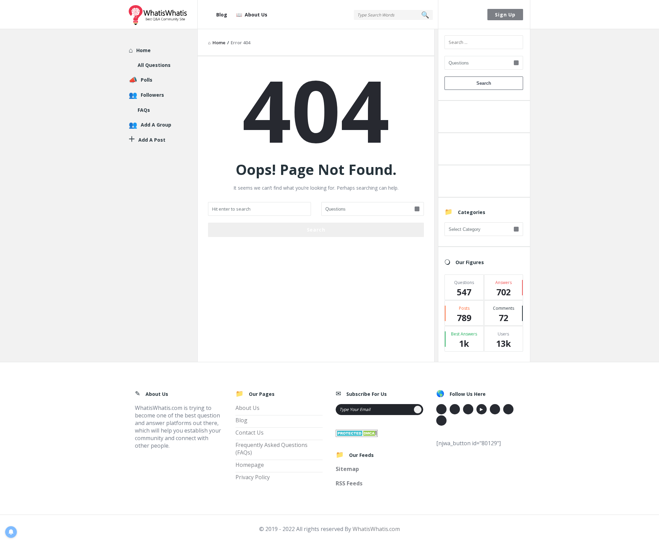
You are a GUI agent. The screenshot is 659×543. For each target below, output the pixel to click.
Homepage (249, 465)
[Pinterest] (508, 409)
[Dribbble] (468, 409)
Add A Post (484, 150)
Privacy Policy (252, 477)
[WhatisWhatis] (163, 14)
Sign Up (505, 14)
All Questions (154, 65)
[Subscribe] (417, 409)
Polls (146, 79)
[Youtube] (481, 409)
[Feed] (441, 420)
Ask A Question (484, 118)
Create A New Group (483, 182)
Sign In (463, 14)
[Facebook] (441, 409)
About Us (256, 14)
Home (143, 50)
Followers (152, 95)
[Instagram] (495, 409)
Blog (221, 14)
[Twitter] (455, 409)
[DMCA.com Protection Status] (357, 432)
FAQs (144, 110)
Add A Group (156, 124)
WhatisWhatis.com (376, 529)
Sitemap (347, 469)
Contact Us (249, 432)
